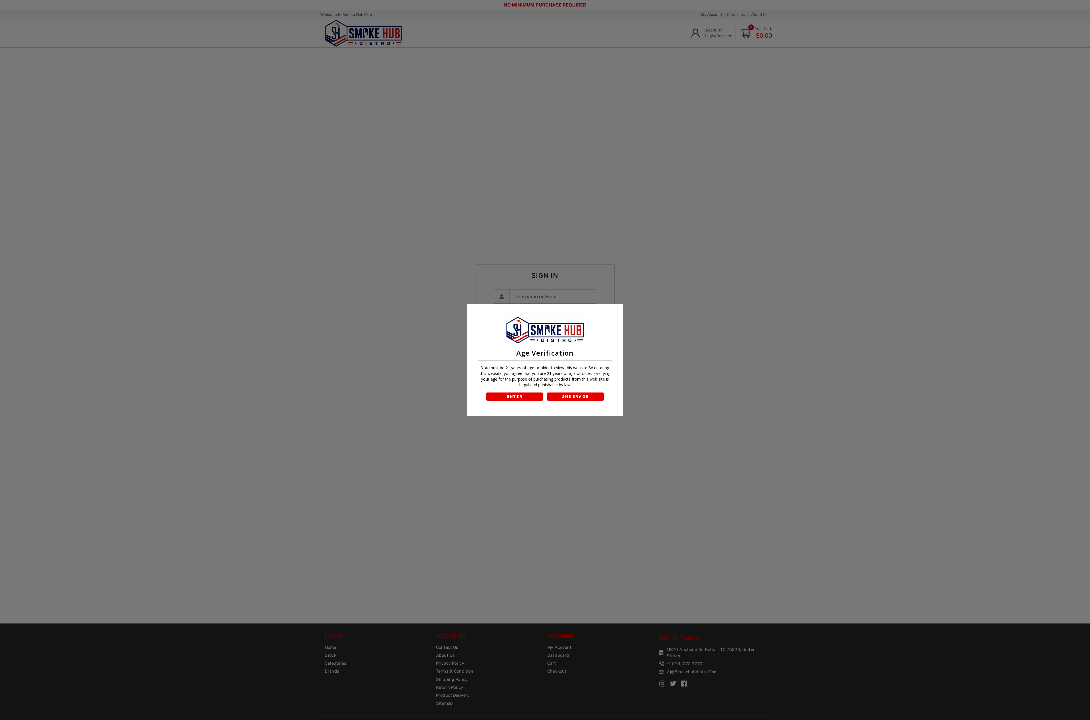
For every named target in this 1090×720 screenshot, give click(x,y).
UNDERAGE (575, 396)
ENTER (515, 396)
